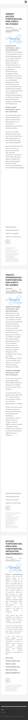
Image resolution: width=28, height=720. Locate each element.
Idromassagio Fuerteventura (11, 291)
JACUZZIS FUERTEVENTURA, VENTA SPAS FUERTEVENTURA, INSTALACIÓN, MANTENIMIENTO (14, 547)
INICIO (2, 709)
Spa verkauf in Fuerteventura (12, 254)
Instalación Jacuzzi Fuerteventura (14, 685)
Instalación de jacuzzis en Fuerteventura (11, 248)
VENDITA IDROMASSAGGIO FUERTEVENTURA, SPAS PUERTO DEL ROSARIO (14, 280)
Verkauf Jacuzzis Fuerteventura (12, 261)
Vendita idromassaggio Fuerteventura (14, 293)
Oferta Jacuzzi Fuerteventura (12, 688)
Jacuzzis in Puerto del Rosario (12, 253)
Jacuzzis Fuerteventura (11, 252)
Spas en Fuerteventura (10, 256)
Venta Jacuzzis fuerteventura (12, 260)
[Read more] (8, 243)
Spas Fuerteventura (10, 257)
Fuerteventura (9, 27)
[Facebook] (8, 712)
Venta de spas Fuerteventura (12, 258)
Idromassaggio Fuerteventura (13, 512)
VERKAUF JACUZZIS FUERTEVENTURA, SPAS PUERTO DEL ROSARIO (14, 19)
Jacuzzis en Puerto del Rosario (12, 250)
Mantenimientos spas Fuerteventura (13, 686)
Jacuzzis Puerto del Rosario (12, 519)
